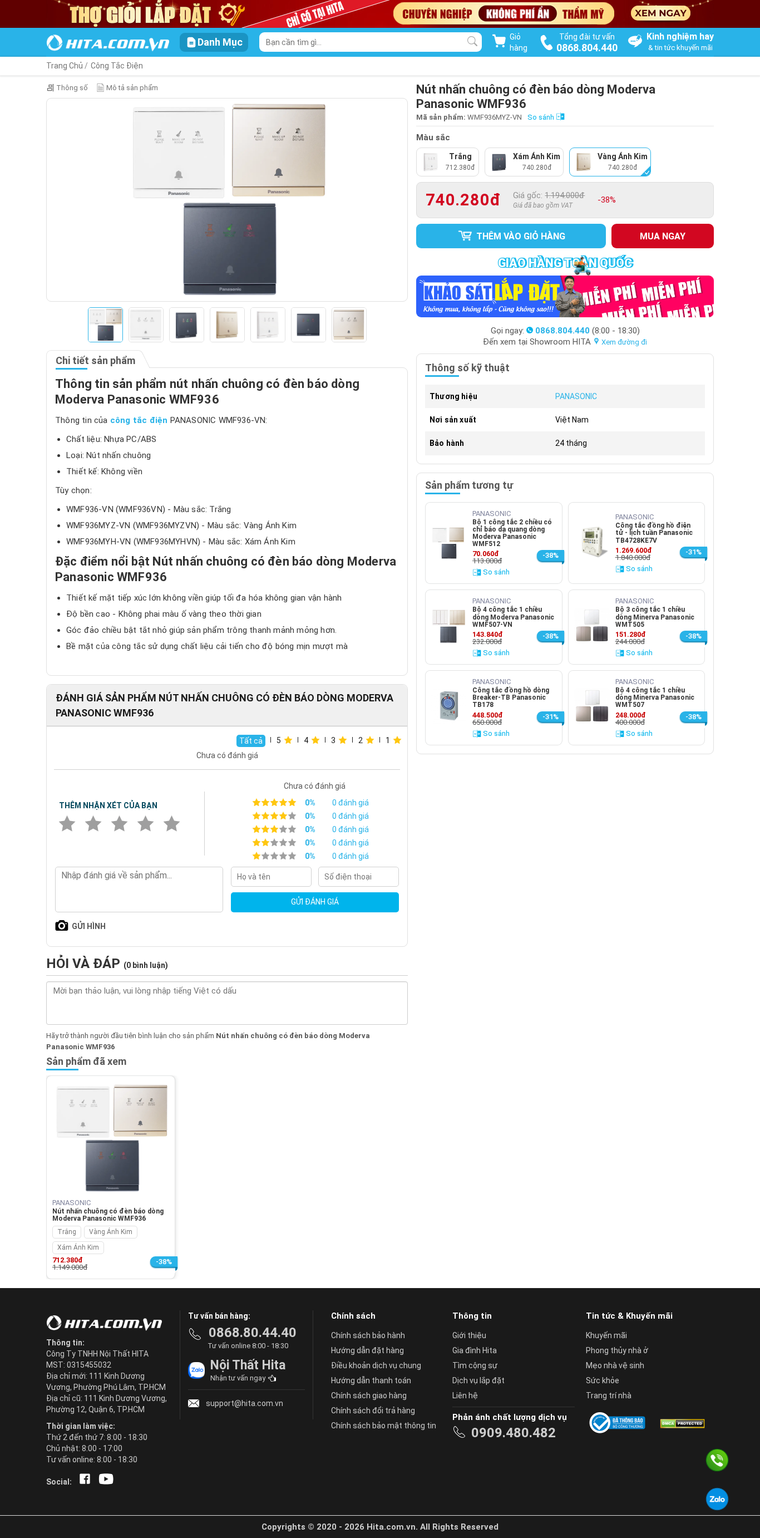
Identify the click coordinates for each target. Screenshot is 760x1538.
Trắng (66, 1232)
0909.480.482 (513, 1433)
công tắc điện (139, 420)
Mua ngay (662, 236)
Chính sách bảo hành (368, 1335)
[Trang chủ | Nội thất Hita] (107, 44)
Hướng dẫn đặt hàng (367, 1350)
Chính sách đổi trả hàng (373, 1410)
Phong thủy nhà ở (617, 1350)
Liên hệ (465, 1395)
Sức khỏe (602, 1380)
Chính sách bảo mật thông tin (383, 1425)
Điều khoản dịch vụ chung (376, 1365)
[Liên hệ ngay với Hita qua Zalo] (717, 1499)
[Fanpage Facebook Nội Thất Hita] (82, 1481)
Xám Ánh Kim (78, 1247)
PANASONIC (576, 396)
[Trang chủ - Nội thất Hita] (107, 1323)
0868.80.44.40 (253, 1332)
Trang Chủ (64, 65)
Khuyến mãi (606, 1335)
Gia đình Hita (474, 1350)
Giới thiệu (469, 1335)
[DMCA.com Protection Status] (681, 1422)
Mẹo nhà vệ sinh (615, 1365)
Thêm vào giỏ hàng (519, 236)
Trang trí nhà (608, 1395)
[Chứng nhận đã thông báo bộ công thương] (619, 1423)
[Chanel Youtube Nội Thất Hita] (104, 1481)
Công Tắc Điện (117, 65)
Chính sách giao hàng (369, 1395)
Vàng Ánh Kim (110, 1232)
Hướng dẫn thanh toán (371, 1380)
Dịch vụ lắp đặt (478, 1380)
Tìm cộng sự (474, 1365)
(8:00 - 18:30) (587, 331)
